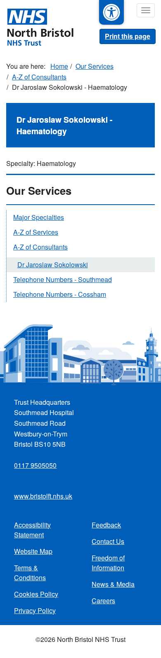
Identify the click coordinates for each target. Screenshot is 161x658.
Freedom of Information (108, 562)
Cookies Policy (36, 594)
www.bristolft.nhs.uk (43, 496)
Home (59, 66)
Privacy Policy (35, 610)
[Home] (36, 26)
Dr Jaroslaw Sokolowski (52, 264)
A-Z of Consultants (39, 77)
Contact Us (108, 541)
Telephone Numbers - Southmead (62, 279)
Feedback (106, 525)
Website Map (33, 551)
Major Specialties (38, 217)
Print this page (127, 36)
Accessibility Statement (32, 529)
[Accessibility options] (111, 12)
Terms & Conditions (30, 572)
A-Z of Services (35, 232)
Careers (103, 600)
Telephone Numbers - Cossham (59, 294)
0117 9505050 (35, 465)
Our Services (95, 66)
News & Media (113, 584)
